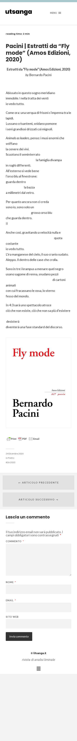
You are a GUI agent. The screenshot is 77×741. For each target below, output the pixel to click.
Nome (11, 582)
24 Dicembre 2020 (14, 453)
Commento (15, 541)
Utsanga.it (38, 653)
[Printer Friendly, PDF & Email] (23, 438)
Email (11, 600)
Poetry (11, 458)
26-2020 (11, 462)
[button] (38, 668)
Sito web (12, 617)
